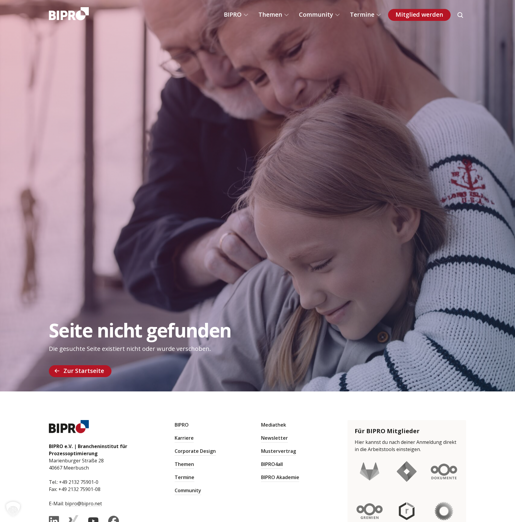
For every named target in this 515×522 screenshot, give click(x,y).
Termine (362, 14)
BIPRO (233, 14)
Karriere (184, 438)
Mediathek (273, 425)
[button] (13, 509)
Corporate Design (195, 451)
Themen (270, 14)
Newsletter (274, 438)
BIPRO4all (272, 464)
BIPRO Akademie (280, 477)
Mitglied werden (419, 14)
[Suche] (460, 15)
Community (316, 14)
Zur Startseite (83, 371)
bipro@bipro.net (83, 503)
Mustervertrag (278, 451)
